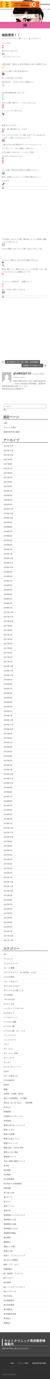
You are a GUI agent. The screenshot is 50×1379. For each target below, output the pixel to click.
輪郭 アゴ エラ (11, 1264)
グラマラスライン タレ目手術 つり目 (20, 972)
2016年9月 (8, 680)
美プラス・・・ (10, 1202)
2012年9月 (8, 895)
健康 (5, 1089)
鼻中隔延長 (8, 1309)
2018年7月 (8, 581)
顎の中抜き (8, 1296)
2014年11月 (8, 779)
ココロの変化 (9, 977)
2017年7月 (8, 635)
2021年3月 (8, 486)
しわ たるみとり (11, 981)
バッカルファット (11, 1017)
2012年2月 (8, 927)
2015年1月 (8, 770)
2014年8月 (8, 792)
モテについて (9, 1058)
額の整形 (7, 1282)
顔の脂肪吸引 (9, 1300)
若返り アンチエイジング (14, 1255)
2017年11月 (8, 617)
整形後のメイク (10, 1157)
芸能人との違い (10, 1246)
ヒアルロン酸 (9, 1026)
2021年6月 (8, 473)
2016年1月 (8, 716)
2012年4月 (8, 918)
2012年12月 (8, 882)
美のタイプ (8, 1197)
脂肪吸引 (7, 1242)
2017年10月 (8, 621)
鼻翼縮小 (7, 1323)
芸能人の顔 (8, 1251)
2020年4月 (8, 504)
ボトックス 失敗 (11, 1053)
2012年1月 (8, 931)
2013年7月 (8, 850)
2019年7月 (8, 531)
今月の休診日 (9, 1080)
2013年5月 (8, 859)
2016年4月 (8, 702)
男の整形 (7, 1170)
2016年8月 (8, 684)
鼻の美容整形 (9, 1305)
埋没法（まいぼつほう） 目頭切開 (18, 1103)
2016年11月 (8, 671)
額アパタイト (9, 1278)
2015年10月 (8, 729)
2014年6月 (8, 801)
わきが (6, 1071)
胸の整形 (7, 1237)
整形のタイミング (11, 1143)
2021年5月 (8, 477)
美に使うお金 (9, 1193)
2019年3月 (8, 549)
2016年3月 (8, 707)
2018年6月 (8, 585)
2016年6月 (8, 693)
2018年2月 (8, 603)
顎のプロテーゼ (10, 1291)
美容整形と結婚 (10, 1224)
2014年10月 (8, 783)
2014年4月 (8, 810)
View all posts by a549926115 (14, 389)
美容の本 (7, 1211)
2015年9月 (8, 734)
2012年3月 (8, 922)
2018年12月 (8, 558)
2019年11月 (8, 513)
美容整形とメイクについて (14, 1215)
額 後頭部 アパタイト (13, 1273)
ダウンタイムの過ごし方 (13, 990)
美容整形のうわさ (11, 1229)
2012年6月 (8, 909)
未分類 (6, 1166)
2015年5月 (8, 752)
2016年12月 (8, 666)
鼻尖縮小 (7, 1318)
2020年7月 (8, 491)
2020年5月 (8, 500)
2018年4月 (8, 594)
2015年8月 (8, 738)
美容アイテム (9, 1206)
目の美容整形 (9, 1179)
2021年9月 (8, 459)
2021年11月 (8, 450)
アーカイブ (8, 959)
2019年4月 (8, 545)
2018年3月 (8, 599)
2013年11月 (8, 832)
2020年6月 (8, 495)
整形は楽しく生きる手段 (13, 1148)
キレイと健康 (9, 968)
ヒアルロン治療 (10, 1022)
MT (5, 954)
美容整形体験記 (10, 1233)
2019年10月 (8, 518)
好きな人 (7, 1107)
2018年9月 (8, 572)
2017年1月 (8, 662)
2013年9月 (8, 841)
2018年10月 (8, 567)
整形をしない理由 (11, 1152)
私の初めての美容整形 (13, 1184)
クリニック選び (10, 427)
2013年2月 (8, 873)
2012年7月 (8, 904)
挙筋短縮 (7, 1121)
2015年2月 (8, 765)
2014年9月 (8, 787)
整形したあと (9, 1130)
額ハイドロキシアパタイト (14, 1287)
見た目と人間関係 (11, 1260)
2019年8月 (8, 527)
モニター (7, 1062)
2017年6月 (8, 639)
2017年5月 (8, 644)
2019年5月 (8, 540)
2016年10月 (8, 675)
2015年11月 (8, 725)
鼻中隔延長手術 (10, 1314)
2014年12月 (8, 774)
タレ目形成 (8, 995)
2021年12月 (8, 446)
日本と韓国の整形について (14, 1161)
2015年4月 (8, 756)
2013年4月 (8, 864)
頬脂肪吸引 (8, 1269)
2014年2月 (8, 819)
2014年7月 (8, 796)
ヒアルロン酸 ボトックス (14, 1031)
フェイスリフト (10, 1035)
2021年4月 (8, 482)
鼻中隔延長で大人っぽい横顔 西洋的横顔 (22, 362)
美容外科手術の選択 (12, 432)
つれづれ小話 (9, 999)
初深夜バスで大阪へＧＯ (32, 366)
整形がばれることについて (14, 1125)
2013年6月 (8, 855)
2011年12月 (8, 936)
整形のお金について (12, 1139)
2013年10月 (8, 837)
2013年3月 (8, 868)
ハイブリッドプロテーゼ (13, 1008)
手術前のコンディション (13, 1116)
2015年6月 (8, 747)
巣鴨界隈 (7, 1112)
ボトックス (8, 1049)
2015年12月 (8, 720)
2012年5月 (8, 913)
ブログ (24, 38)
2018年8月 (8, 576)
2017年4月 (8, 648)
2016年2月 (8, 711)
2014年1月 (8, 823)
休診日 (6, 1085)
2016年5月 (8, 698)
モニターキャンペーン (13, 1067)
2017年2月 (8, 657)
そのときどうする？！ (13, 986)
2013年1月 (8, 877)
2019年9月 (8, 522)
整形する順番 (9, 1134)
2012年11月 (8, 886)
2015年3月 (8, 761)
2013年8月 (8, 846)
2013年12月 (8, 828)
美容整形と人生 (10, 1220)
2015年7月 (8, 743)
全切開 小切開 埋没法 (13, 1094)
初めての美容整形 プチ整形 (15, 1098)
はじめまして (9, 1013)
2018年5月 (8, 590)
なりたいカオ (9, 1004)
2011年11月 (8, 940)
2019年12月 (8, 509)
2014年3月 (8, 814)
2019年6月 (8, 536)
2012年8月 (8, 900)
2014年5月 (8, 805)
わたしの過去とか (11, 1076)
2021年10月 (8, 455)
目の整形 (7, 1175)
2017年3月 (8, 653)
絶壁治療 (7, 1188)
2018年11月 (8, 563)
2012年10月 (8, 891)
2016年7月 (8, 689)
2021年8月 (8, 464)
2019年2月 (8, 554)
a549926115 (36, 38)
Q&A (5, 423)
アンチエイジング (11, 963)
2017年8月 (8, 630)
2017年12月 (8, 612)
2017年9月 (8, 626)
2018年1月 (8, 608)
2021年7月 (8, 468)
